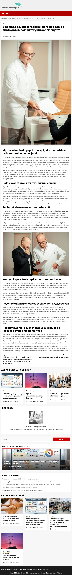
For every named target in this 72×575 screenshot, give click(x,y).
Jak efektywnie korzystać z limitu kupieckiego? (54, 356)
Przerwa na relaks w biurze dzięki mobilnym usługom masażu (20, 479)
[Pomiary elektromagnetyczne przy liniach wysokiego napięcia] (36, 380)
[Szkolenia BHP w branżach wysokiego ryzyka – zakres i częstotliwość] (60, 380)
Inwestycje (22, 569)
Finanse (15, 569)
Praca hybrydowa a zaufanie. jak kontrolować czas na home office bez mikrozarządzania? (12, 396)
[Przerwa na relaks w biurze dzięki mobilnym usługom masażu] (12, 506)
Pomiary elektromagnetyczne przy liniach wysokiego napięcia (34, 396)
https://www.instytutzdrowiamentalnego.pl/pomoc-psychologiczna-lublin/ (38, 343)
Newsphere (45, 573)
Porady (32, 391)
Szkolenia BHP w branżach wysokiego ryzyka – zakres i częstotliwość (59, 395)
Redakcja (14, 36)
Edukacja (52, 516)
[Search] (69, 13)
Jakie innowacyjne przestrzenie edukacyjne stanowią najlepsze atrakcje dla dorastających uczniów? (31, 485)
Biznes (4, 23)
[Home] (3, 13)
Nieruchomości (32, 569)
